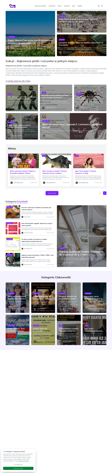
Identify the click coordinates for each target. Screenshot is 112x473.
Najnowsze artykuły (40, 6)
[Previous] (100, 193)
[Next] (104, 193)
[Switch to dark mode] (102, 5)
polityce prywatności (24, 461)
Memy (59, 6)
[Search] (98, 6)
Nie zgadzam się (18, 464)
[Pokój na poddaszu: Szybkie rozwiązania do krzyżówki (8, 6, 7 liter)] (81, 236)
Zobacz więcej (52, 193)
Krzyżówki (67, 6)
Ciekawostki (51, 6)
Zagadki (80, 6)
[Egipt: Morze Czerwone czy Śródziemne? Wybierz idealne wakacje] (30, 34)
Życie (73, 6)
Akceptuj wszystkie (18, 468)
